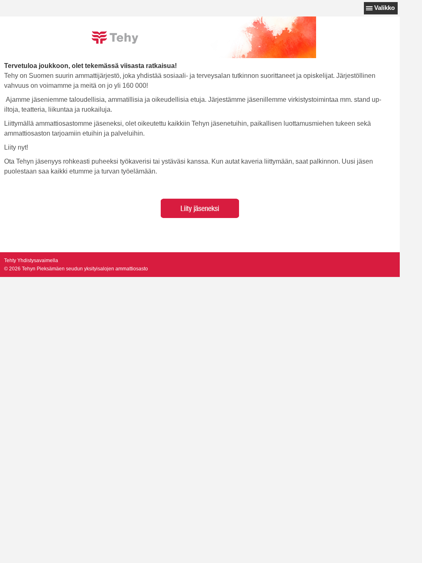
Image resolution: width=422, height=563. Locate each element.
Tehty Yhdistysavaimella (31, 260)
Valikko (384, 7)
